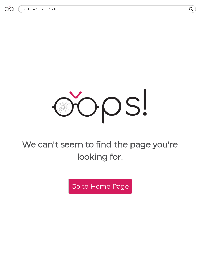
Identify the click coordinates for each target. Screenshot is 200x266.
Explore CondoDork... (40, 9)
